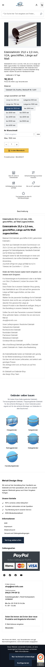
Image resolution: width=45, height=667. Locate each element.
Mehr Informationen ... (22, 651)
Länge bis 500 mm (30, 100)
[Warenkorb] (42, 5)
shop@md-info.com (14, 587)
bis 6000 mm (10, 125)
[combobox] (22, 13)
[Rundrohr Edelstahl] (22, 34)
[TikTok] (10, 575)
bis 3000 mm (10, 113)
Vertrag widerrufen (13, 540)
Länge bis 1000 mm (30, 104)
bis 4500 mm (24, 117)
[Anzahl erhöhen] (17, 144)
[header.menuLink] (3, 5)
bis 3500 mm (24, 113)
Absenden (9, 628)
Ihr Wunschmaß (10, 130)
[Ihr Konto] (36, 5)
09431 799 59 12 (12, 593)
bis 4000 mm (10, 117)
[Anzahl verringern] (6, 144)
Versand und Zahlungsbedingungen (16, 533)
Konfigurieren (23, 663)
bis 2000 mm (28, 108)
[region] (22, 34)
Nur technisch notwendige (23, 657)
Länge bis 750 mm (12, 104)
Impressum (8, 526)
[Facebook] (15, 575)
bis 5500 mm (24, 121)
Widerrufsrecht (9, 530)
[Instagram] (4, 575)
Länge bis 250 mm (13, 100)
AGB (5, 523)
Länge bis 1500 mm (13, 108)
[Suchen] (41, 13)
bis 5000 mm (10, 121)
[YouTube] (21, 575)
